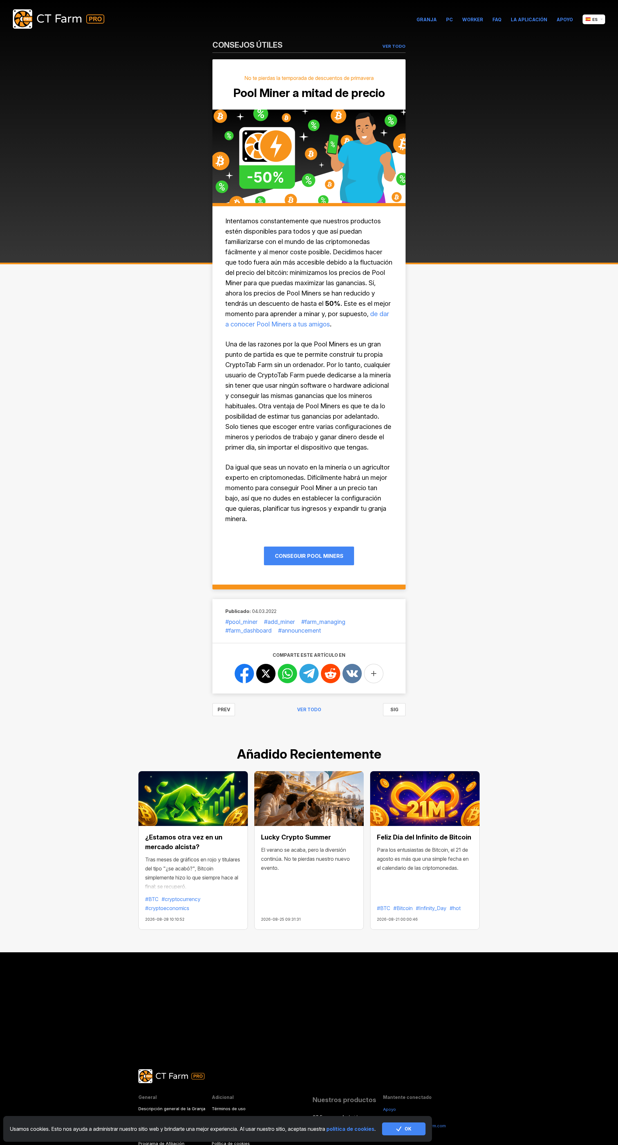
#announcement (299, 630)
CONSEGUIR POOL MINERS (309, 556)
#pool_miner (241, 621)
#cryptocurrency (181, 899)
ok (408, 1128)
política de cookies (350, 1129)
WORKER (472, 19)
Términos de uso (229, 1108)
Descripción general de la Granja (171, 1108)
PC (449, 19)
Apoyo (565, 19)
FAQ (496, 19)
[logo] (63, 19)
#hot (455, 908)
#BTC (151, 899)
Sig (394, 709)
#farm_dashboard (248, 630)
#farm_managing (323, 621)
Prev (224, 709)
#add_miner (279, 621)
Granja (427, 19)
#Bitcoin (403, 908)
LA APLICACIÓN (529, 19)
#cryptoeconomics (167, 908)
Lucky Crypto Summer (296, 837)
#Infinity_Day (431, 908)
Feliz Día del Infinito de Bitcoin (424, 837)
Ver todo (309, 709)
